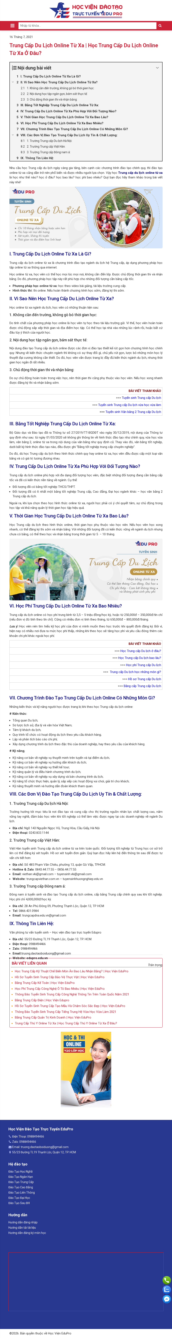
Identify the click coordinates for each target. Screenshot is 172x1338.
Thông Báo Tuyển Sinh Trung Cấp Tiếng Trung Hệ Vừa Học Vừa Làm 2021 (65, 1012)
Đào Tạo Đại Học (19, 1197)
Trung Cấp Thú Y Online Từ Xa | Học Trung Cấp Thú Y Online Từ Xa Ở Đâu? (66, 1023)
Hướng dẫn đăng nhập (23, 1222)
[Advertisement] (86, 1281)
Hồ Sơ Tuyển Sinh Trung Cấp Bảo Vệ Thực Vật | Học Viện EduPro (59, 977)
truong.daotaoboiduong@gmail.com (46, 953)
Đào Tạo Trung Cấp (21, 1182)
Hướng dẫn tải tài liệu (22, 1227)
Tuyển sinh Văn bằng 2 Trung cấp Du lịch (133, 412)
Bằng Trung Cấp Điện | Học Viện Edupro (42, 1000)
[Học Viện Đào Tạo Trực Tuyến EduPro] (86, 10)
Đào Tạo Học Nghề (20, 1171)
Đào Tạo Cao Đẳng (20, 1187)
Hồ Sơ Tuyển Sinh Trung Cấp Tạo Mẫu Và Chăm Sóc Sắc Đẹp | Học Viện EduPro (70, 1006)
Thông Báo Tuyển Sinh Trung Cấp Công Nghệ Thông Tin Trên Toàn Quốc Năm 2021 (72, 994)
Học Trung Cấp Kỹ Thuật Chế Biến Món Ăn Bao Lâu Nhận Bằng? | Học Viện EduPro (71, 971)
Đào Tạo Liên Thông (21, 1192)
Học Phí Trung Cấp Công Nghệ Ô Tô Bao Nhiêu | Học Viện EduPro (60, 989)
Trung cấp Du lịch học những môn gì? (135, 672)
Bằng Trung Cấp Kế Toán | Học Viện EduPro (45, 983)
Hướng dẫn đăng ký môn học (27, 1233)
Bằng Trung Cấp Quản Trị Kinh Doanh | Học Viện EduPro (53, 1017)
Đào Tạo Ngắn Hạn (20, 1176)
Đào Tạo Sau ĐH (19, 1203)
